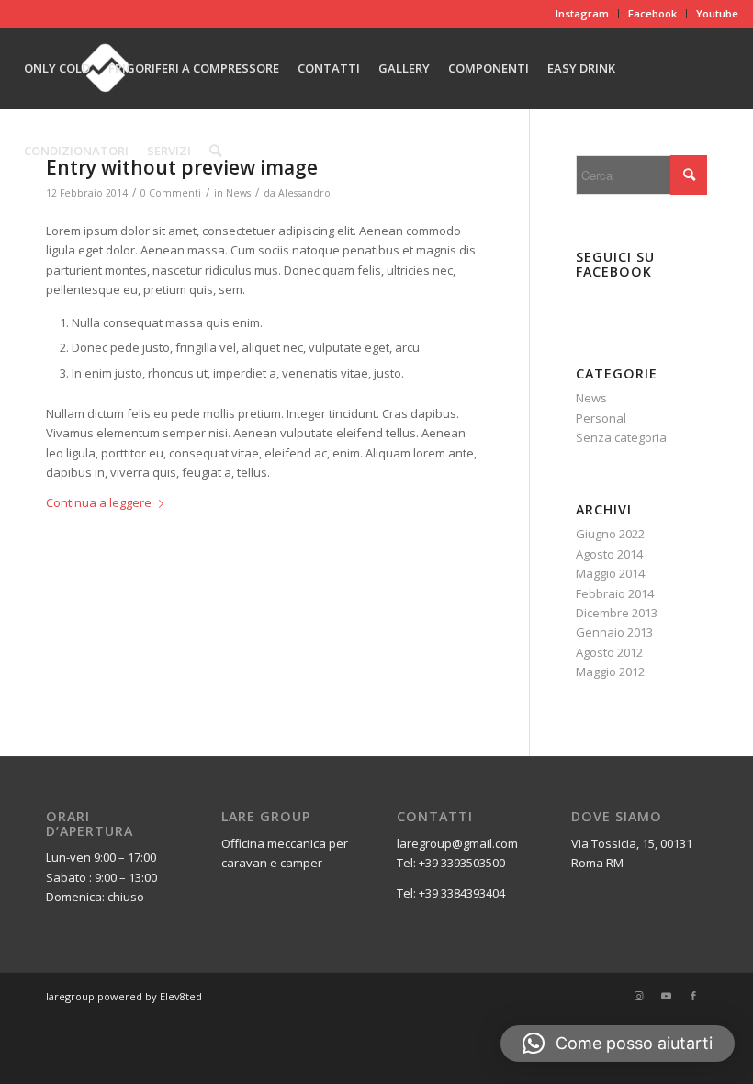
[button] (617, 1043)
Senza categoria (621, 437)
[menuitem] (582, 13)
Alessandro (304, 192)
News (238, 192)
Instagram (582, 13)
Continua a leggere (99, 502)
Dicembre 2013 (616, 612)
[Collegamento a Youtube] (666, 996)
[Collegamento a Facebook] (693, 996)
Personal (601, 418)
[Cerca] (215, 150)
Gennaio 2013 (614, 632)
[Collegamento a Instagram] (638, 996)
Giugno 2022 (610, 533)
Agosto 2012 (609, 652)
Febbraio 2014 (615, 593)
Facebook (652, 13)
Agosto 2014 (609, 554)
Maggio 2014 (610, 573)
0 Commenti (170, 192)
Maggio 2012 (610, 671)
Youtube (717, 13)
